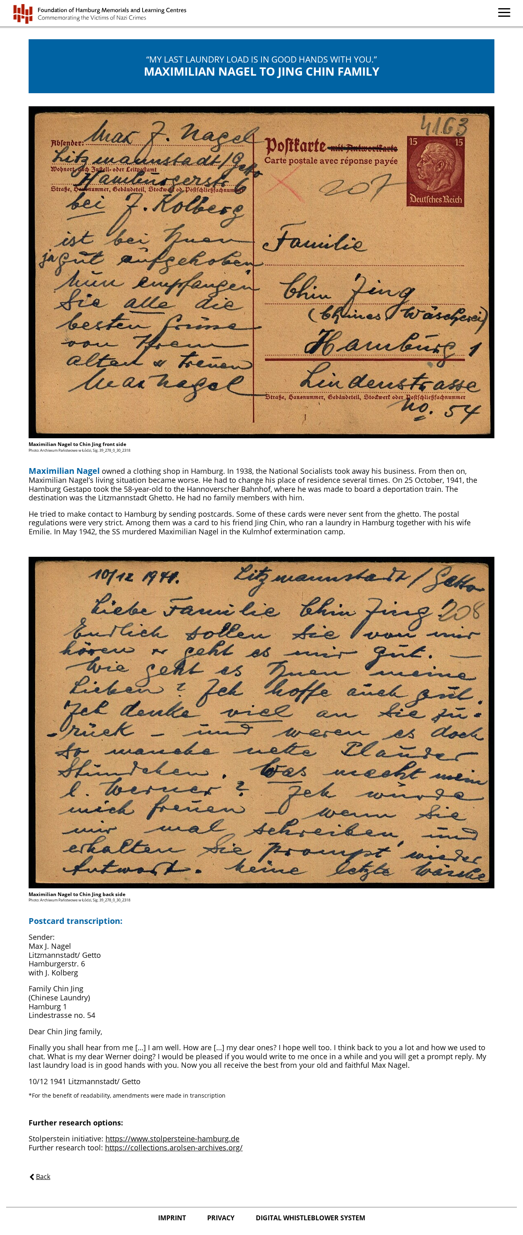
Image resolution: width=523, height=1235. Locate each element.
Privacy (221, 1217)
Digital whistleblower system (310, 1217)
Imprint (173, 1217)
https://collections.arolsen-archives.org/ (174, 1147)
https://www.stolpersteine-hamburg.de (172, 1138)
